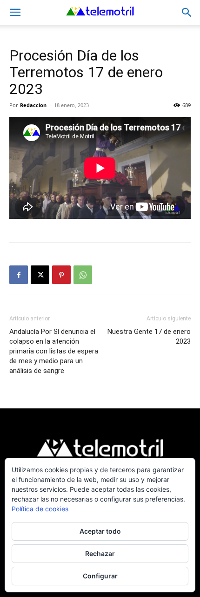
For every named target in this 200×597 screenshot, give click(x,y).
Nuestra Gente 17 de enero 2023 (149, 336)
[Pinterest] (61, 274)
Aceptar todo (100, 531)
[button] (15, 12)
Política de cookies (40, 509)
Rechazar (100, 553)
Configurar (100, 576)
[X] (40, 274)
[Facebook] (18, 274)
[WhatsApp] (82, 274)
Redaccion (33, 105)
